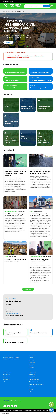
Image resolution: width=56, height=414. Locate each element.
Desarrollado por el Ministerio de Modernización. (15, 410)
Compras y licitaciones (34, 379)
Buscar (47, 6)
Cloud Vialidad (6, 379)
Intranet (31, 389)
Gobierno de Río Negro (8, 11)
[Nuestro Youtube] (15, 406)
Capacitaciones (6, 377)
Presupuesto (32, 374)
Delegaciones (32, 362)
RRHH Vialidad (6, 374)
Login (30, 391)
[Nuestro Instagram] (12, 406)
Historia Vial (31, 367)
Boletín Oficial (32, 377)
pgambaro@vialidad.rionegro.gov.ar (14, 313)
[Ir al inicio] (13, 6)
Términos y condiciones (33, 410)
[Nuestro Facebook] (4, 406)
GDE (4, 381)
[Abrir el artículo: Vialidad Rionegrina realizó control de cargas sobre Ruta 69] (41, 202)
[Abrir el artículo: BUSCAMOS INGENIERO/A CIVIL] (15, 248)
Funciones (31, 357)
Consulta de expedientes (34, 381)
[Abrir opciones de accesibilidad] (51, 404)
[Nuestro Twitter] (8, 406)
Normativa (31, 365)
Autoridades (32, 360)
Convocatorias (32, 386)
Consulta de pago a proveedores (36, 384)
